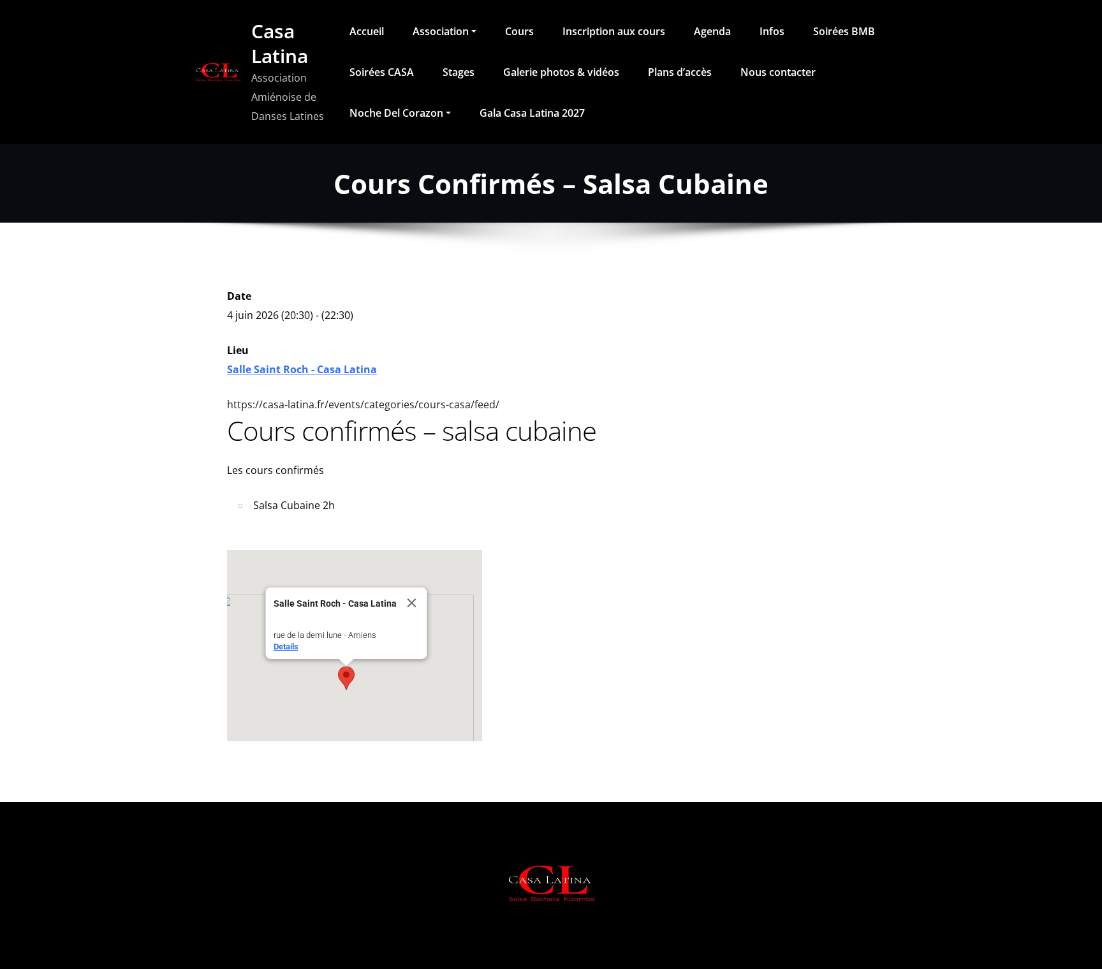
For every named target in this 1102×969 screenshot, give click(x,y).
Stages (458, 72)
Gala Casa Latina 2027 (532, 113)
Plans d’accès (680, 72)
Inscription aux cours (613, 31)
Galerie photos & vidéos (561, 72)
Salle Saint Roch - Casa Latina (302, 369)
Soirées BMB (844, 31)
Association (441, 31)
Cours (519, 31)
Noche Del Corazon (396, 113)
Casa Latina (279, 43)
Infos (772, 31)
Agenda (712, 31)
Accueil (366, 31)
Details (286, 646)
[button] (346, 678)
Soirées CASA (381, 72)
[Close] (412, 603)
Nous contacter (778, 72)
